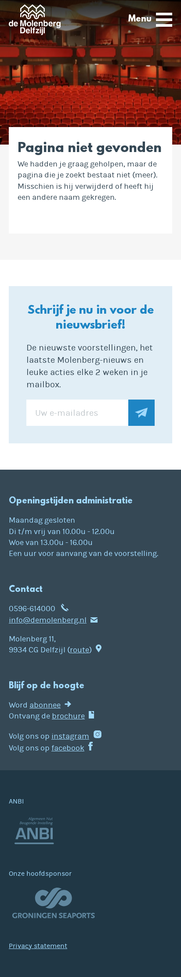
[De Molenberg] (35, 22)
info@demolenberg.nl (48, 620)
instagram (70, 736)
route (79, 650)
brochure (68, 716)
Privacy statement (38, 946)
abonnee (45, 705)
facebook (67, 748)
